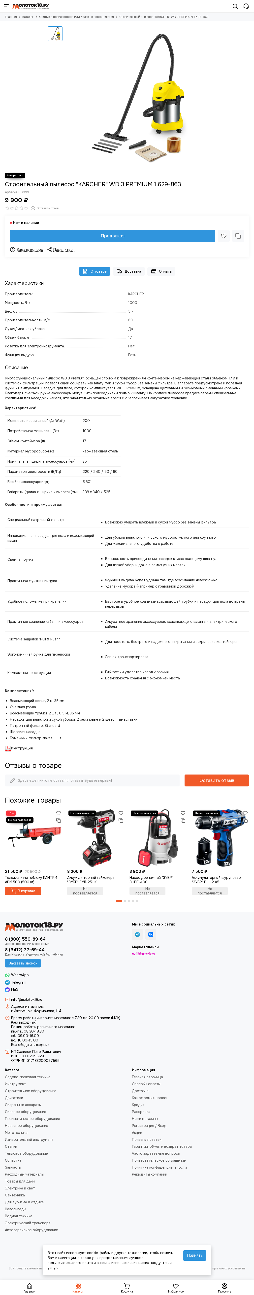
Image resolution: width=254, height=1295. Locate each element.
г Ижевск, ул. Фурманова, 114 (36, 1011)
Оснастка (13, 1160)
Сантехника (15, 1195)
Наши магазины (145, 1118)
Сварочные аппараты (23, 1105)
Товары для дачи (20, 1181)
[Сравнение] (238, 236)
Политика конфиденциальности (159, 1167)
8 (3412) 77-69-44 (25, 950)
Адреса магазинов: (27, 1006)
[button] (119, 901)
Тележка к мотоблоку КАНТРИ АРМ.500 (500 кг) (31, 879)
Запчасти (13, 1167)
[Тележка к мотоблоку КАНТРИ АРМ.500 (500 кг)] (33, 838)
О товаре (99, 271)
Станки (11, 1146)
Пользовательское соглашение (159, 1160)
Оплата (165, 271)
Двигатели (14, 1098)
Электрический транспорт (28, 1223)
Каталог (28, 17)
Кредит (138, 1105)
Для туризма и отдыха (24, 1202)
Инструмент (15, 1084)
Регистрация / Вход (149, 1125)
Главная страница (147, 1077)
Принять (195, 1255)
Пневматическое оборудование (32, 1118)
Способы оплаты (146, 1084)
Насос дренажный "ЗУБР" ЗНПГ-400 (151, 879)
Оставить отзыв (216, 780)
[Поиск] (235, 6)
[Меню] (6, 6)
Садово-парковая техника (27, 1077)
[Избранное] (224, 236)
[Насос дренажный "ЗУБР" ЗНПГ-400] (158, 838)
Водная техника (18, 1216)
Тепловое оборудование (26, 1153)
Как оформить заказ (149, 1098)
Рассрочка (141, 1112)
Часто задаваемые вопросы (156, 1153)
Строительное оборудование (30, 1091)
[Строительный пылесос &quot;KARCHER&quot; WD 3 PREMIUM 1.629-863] (135, 97)
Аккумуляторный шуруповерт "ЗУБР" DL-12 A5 (217, 879)
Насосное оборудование (26, 1125)
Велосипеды (15, 1209)
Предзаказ (113, 236)
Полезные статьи (146, 1139)
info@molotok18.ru (26, 999)
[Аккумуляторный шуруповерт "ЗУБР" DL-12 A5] (220, 838)
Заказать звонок (23, 963)
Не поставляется (85, 891)
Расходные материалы (24, 1174)
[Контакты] (246, 6)
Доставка (133, 271)
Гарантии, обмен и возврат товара (162, 1146)
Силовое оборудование (25, 1112)
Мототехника (16, 1132)
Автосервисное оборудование (31, 1230)
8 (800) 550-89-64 (25, 939)
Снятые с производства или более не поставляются (76, 17)
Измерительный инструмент (29, 1139)
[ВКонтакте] (150, 934)
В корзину (26, 891)
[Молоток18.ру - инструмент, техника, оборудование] (30, 6)
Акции (137, 1132)
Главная (11, 17)
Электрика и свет (20, 1188)
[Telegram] (137, 934)
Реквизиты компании (149, 1174)
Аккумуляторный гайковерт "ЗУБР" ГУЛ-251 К (91, 879)
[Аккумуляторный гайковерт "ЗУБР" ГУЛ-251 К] (96, 838)
